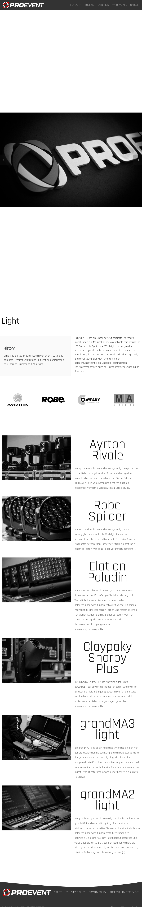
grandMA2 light (107, 800)
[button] (4, 160)
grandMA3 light (107, 729)
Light (10, 321)
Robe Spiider (107, 511)
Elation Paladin (107, 572)
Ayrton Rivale (107, 450)
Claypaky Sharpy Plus (107, 658)
